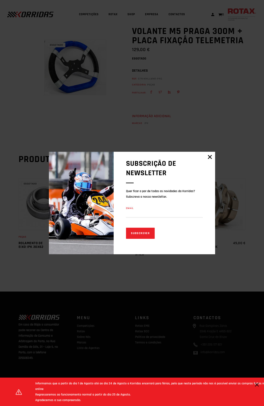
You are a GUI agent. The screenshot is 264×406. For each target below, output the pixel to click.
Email (129, 208)
